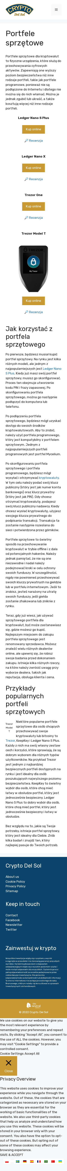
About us (12, 877)
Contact (12, 915)
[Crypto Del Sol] (20, 9)
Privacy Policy (15, 886)
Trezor (10, 740)
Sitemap (12, 891)
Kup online (33, 129)
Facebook (13, 920)
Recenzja (36, 140)
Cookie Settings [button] (12, 1053)
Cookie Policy (15, 881)
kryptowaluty (49, 478)
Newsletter (14, 925)
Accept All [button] (32, 1053)
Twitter (11, 929)
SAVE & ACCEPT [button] (11, 1155)
